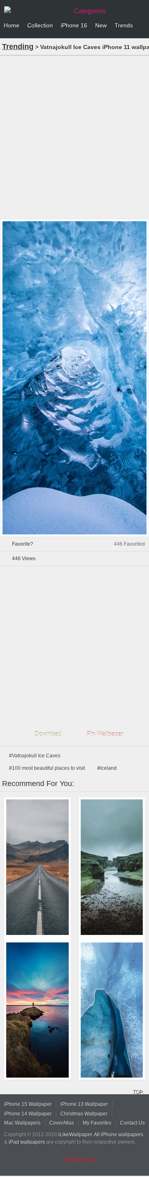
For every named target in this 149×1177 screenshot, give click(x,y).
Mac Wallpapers (22, 1123)
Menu (141, 26)
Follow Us (80, 1160)
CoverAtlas (61, 1123)
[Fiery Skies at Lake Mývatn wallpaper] (37, 1010)
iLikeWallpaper (75, 1134)
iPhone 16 (74, 25)
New (101, 25)
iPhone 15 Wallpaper (28, 1104)
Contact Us (132, 1123)
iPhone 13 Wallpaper (84, 1104)
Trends (124, 25)
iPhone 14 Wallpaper (28, 1114)
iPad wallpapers (27, 1142)
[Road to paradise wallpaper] (37, 867)
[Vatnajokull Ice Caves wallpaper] (112, 1010)
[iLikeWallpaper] (35, 10)
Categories (90, 11)
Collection (40, 25)
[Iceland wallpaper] (112, 867)
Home (11, 25)
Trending (18, 46)
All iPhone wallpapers (118, 1134)
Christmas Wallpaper (84, 1114)
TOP (137, 1092)
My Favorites (97, 1123)
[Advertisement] (74, 136)
